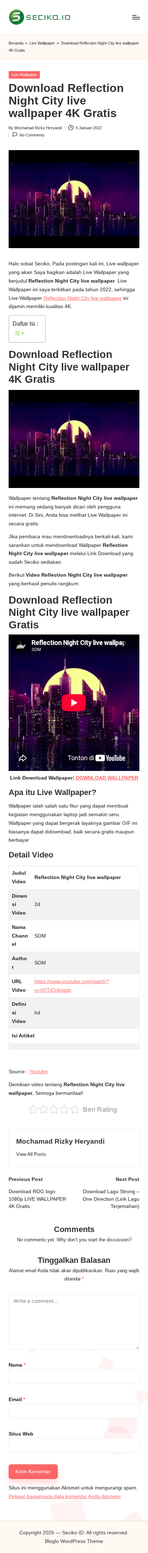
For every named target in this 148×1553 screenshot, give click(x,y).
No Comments (32, 135)
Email (17, 1399)
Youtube (38, 1071)
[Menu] (135, 17)
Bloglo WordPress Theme (74, 1541)
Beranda (16, 43)
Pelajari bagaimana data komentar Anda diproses (65, 1496)
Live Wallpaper (42, 43)
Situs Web (21, 1434)
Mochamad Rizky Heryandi (60, 1141)
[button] (31, 1154)
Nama (17, 1365)
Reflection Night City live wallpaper (82, 298)
